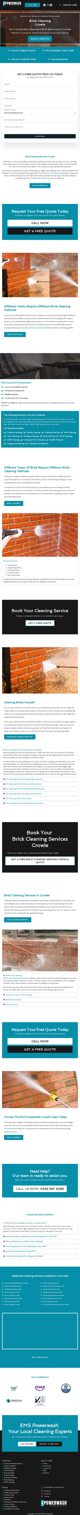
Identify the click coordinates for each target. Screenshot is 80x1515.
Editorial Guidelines (10, 1506)
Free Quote (47, 1466)
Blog (44, 1470)
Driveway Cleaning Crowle (13, 1298)
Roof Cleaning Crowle (11, 1292)
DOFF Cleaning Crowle (12, 1304)
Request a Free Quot (49, 1444)
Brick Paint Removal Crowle (52, 1298)
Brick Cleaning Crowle (11, 1301)
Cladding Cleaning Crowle (13, 1289)
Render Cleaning (9, 1466)
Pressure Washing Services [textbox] (13, 113)
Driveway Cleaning (10, 1477)
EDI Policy (7, 1499)
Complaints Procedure (11, 1509)
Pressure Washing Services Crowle (16, 1283)
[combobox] (40, 113)
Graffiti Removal (15, 334)
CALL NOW (40, 223)
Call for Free (27, 1444)
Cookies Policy (9, 1495)
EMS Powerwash (40, 185)
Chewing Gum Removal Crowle (53, 1295)
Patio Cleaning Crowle (11, 1295)
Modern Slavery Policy (11, 1490)
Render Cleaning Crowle (12, 1286)
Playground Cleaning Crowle (52, 1292)
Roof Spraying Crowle (50, 1301)
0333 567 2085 (70, 5)
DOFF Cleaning (9, 1482)
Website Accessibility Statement (15, 1502)
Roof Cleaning (9, 1470)
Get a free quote (39, 623)
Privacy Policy (9, 1497)
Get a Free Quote (40, 231)
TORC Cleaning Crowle (51, 1283)
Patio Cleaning (9, 1475)
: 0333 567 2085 (40, 1189)
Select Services (9, 110)
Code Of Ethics (9, 1504)
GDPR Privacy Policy (11, 1492)
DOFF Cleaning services (17, 920)
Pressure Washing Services (19, 737)
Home (45, 1463)
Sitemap (46, 1473)
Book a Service (40, 39)
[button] (31, 5)
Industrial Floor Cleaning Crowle (53, 1286)
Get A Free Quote (40, 1357)
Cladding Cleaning (10, 1468)
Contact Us (47, 1468)
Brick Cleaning (13, 503)
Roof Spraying (9, 1473)
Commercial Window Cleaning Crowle (56, 1304)
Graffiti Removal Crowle (51, 1289)
